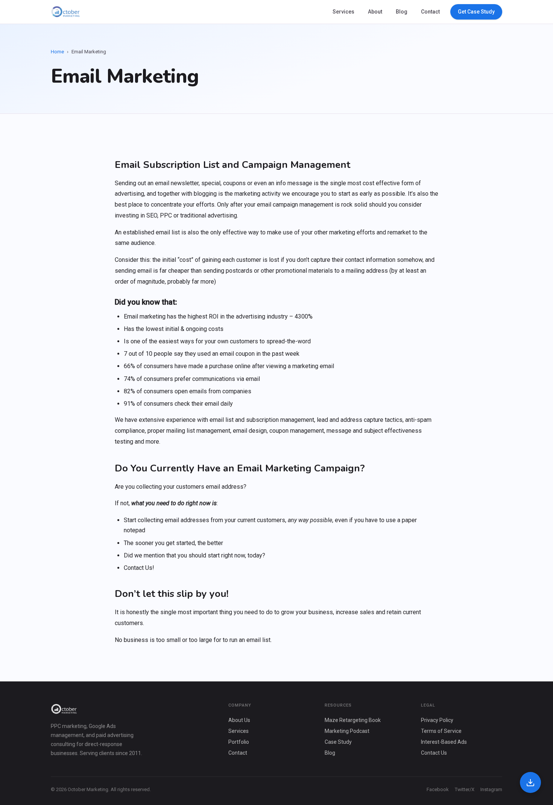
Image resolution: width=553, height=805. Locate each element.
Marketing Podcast (347, 731)
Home (57, 51)
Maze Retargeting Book (353, 720)
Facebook (438, 789)
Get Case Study (476, 12)
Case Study (338, 742)
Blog (401, 12)
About (375, 12)
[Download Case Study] (530, 782)
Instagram (491, 789)
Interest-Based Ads (444, 742)
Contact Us (434, 753)
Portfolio (238, 742)
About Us (239, 720)
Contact (430, 12)
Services (343, 12)
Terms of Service (441, 731)
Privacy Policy (437, 720)
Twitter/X (464, 789)
